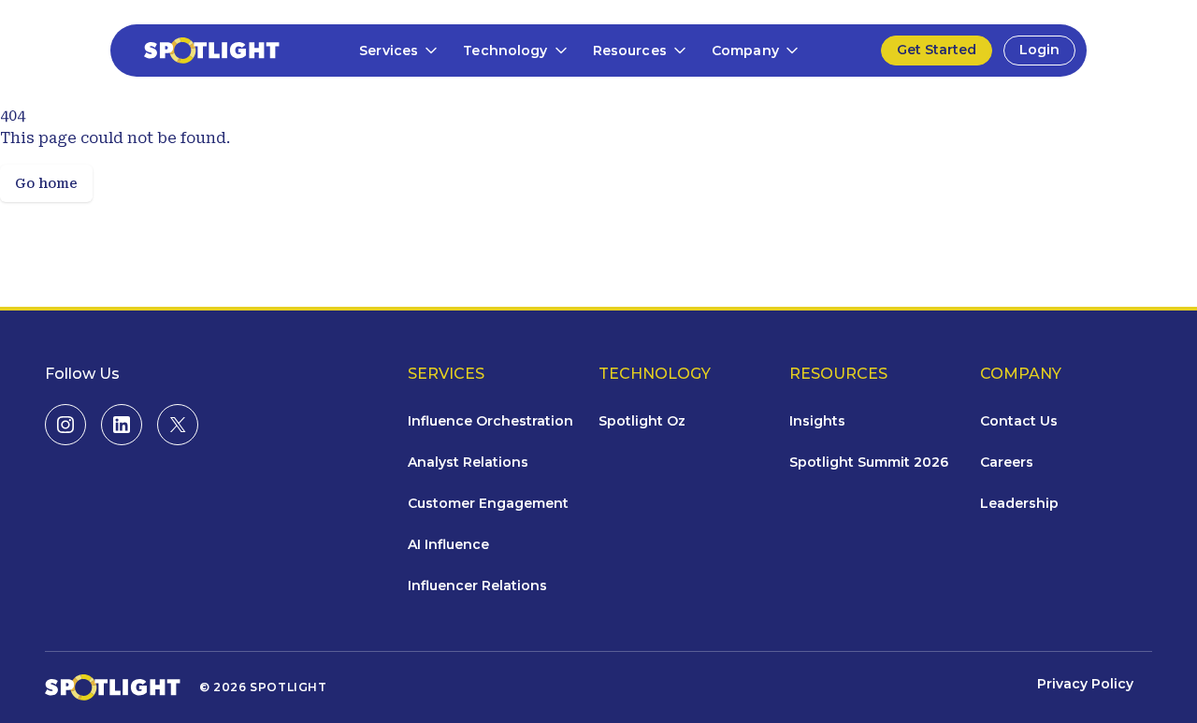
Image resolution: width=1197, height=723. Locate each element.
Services (388, 50)
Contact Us (1019, 420)
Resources (630, 50)
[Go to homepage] (201, 50)
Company (745, 50)
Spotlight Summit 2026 (868, 462)
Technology (505, 50)
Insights (817, 420)
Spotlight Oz (641, 420)
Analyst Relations (468, 462)
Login (1039, 49)
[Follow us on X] (177, 424)
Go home (46, 183)
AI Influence (448, 544)
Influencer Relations (477, 585)
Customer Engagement (488, 503)
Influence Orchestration (490, 420)
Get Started (936, 49)
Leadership (1019, 503)
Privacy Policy (1085, 683)
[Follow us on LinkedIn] (121, 424)
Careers (1006, 462)
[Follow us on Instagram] (65, 424)
